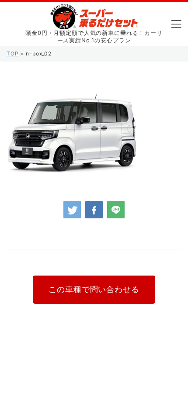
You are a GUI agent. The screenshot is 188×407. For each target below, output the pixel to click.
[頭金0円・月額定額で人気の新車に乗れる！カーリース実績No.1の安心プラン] (94, 22)
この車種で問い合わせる (94, 289)
